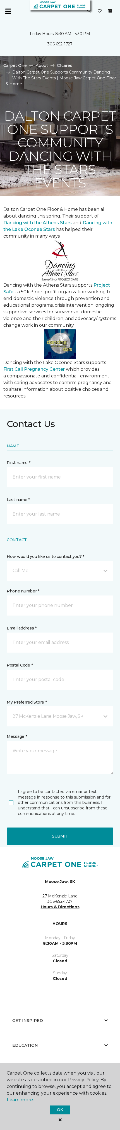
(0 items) (110, 11)
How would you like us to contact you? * (45, 556)
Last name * (18, 500)
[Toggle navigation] (8, 11)
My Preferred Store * (27, 702)
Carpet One (15, 65)
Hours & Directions (60, 906)
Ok (60, 1109)
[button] (89, 11)
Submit (60, 836)
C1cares (64, 65)
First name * (18, 463)
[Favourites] (99, 11)
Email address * (22, 628)
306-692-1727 (60, 44)
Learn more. (20, 1099)
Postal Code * (20, 665)
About (42, 65)
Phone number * (23, 591)
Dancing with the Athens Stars (37, 222)
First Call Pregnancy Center (34, 369)
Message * (17, 736)
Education (25, 1045)
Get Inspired (27, 1020)
